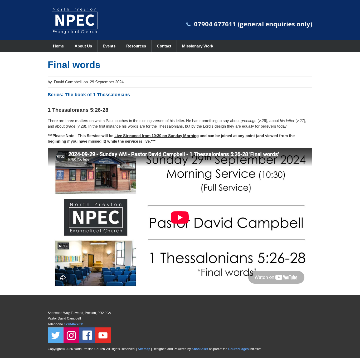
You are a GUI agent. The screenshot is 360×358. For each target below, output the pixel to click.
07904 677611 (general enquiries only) (253, 24)
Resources (136, 46)
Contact (164, 46)
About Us (83, 46)
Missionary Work (197, 46)
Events (109, 46)
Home (58, 46)
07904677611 (74, 324)
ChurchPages (238, 349)
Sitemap (144, 349)
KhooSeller (200, 349)
